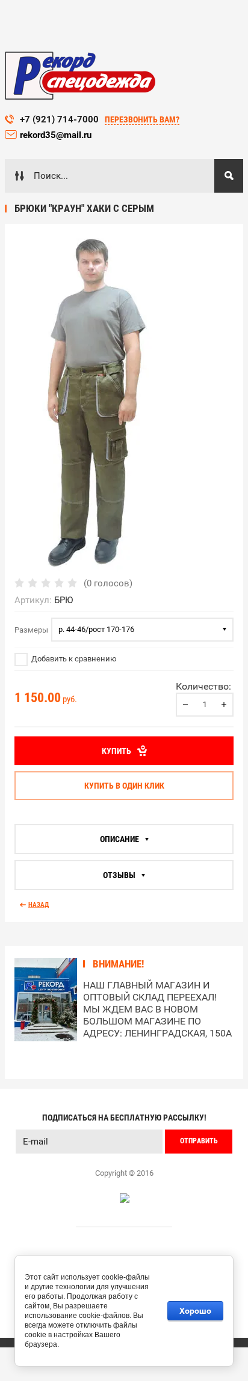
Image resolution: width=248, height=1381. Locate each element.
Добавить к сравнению (73, 658)
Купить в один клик (124, 785)
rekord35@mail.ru (57, 135)
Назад (38, 905)
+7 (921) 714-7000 (59, 119)
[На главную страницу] (80, 76)
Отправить (199, 1141)
